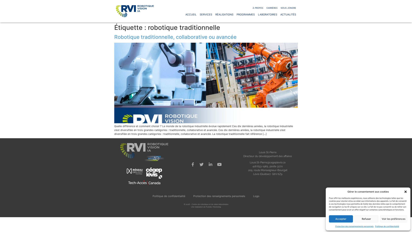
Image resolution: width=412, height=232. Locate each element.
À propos (258, 8)
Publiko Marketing (213, 207)
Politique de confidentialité (387, 226)
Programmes (246, 14)
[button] (405, 191)
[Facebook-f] (193, 164)
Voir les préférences (393, 218)
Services (206, 14)
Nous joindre (288, 8)
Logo (256, 196)
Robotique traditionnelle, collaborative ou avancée (175, 37)
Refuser (366, 218)
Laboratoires (267, 14)
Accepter (340, 218)
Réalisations (224, 14)
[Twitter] (202, 164)
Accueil (191, 14)
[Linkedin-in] (210, 164)
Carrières (271, 8)
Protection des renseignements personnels (354, 226)
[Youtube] (219, 164)
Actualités (288, 14)
